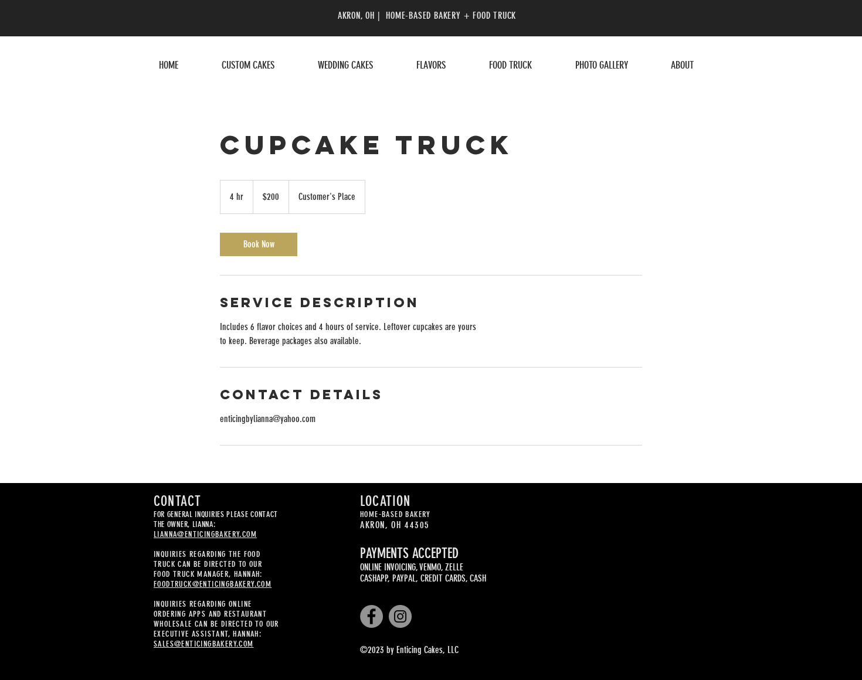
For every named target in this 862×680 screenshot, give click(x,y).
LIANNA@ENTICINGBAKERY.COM (205, 534)
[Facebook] (371, 616)
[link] (258, 244)
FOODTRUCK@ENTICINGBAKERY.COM (213, 584)
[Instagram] (400, 616)
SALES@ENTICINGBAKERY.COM (204, 644)
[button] (248, 65)
